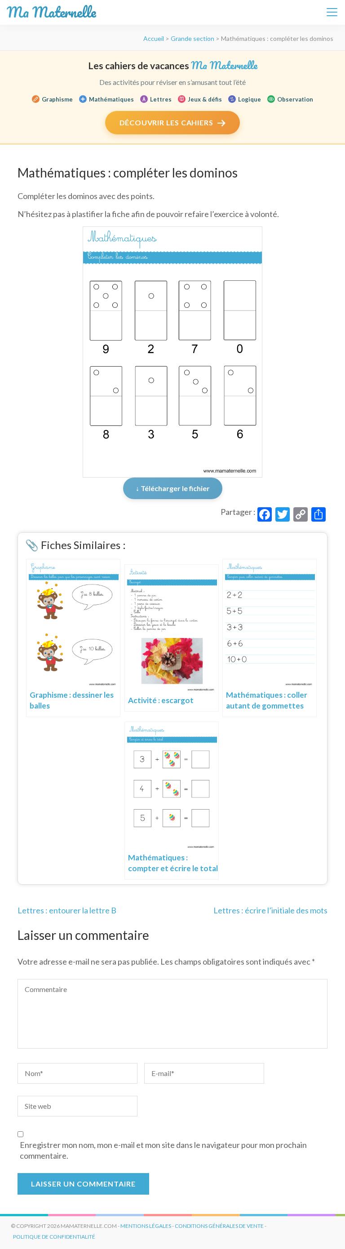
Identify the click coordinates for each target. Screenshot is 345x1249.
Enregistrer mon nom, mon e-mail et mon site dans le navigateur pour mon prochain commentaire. (163, 1150)
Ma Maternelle (51, 12)
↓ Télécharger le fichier (173, 488)
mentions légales (145, 1225)
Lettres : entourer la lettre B (67, 910)
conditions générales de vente (219, 1225)
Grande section (192, 38)
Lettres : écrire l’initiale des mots (270, 910)
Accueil (153, 38)
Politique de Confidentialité (54, 1236)
